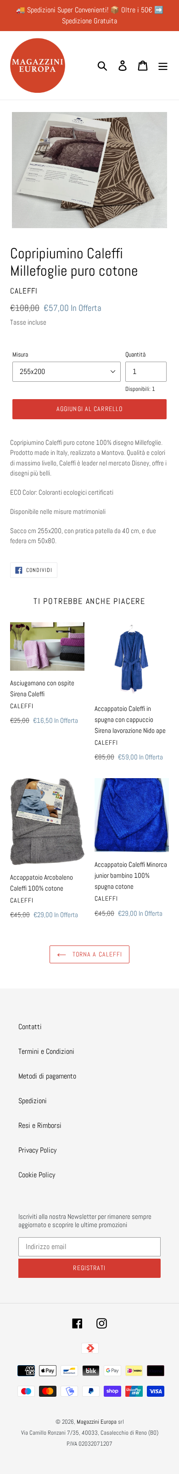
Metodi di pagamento (47, 1076)
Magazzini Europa (97, 1422)
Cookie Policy (36, 1175)
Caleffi (24, 291)
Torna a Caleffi (97, 954)
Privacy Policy (37, 1150)
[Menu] (163, 65)
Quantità (135, 354)
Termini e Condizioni (46, 1051)
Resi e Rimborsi (40, 1125)
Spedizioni (32, 1101)
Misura (20, 354)
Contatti (30, 1026)
